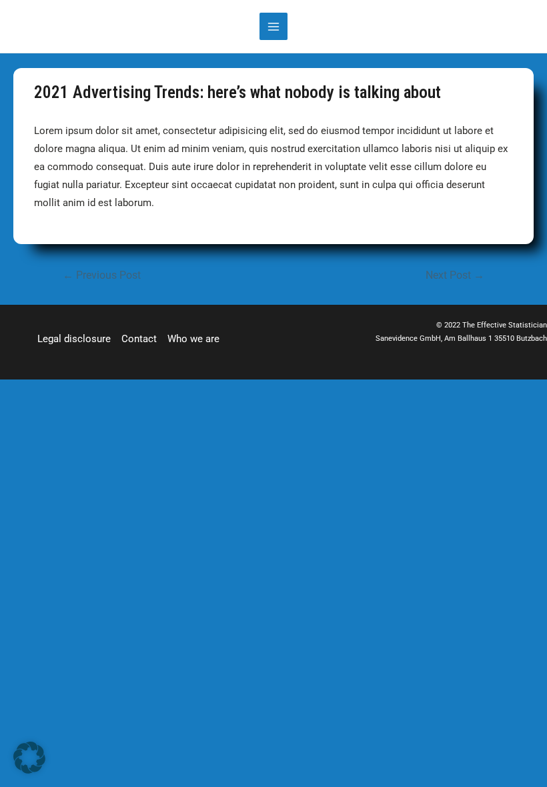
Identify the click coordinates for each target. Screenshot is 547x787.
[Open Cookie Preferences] (29, 770)
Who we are (193, 339)
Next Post (455, 275)
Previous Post (102, 275)
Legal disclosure (74, 339)
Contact (139, 339)
